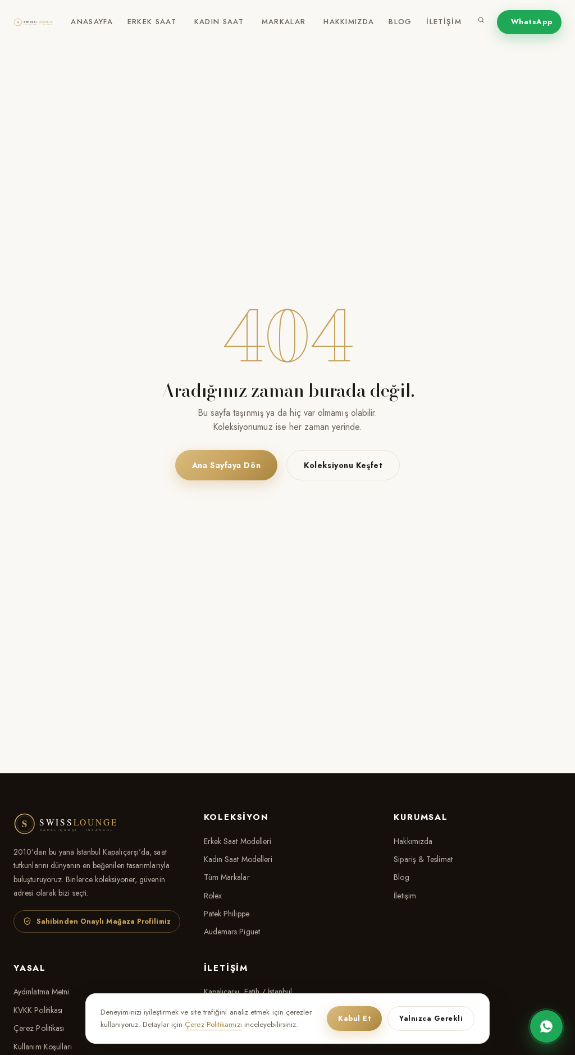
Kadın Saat (219, 21)
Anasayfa (91, 21)
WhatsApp (532, 21)
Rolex (213, 895)
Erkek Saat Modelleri (238, 841)
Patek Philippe (226, 913)
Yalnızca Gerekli (431, 1018)
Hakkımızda (348, 21)
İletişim (443, 21)
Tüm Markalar (227, 877)
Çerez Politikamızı (213, 1024)
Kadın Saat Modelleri (238, 859)
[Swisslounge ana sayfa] (36, 22)
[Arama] (481, 22)
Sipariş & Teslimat (423, 859)
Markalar (283, 21)
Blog (400, 21)
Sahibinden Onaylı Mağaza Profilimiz (103, 921)
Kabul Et (354, 1018)
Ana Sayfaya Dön (226, 465)
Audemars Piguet (232, 931)
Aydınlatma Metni (41, 991)
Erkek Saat (151, 21)
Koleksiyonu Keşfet (343, 465)
